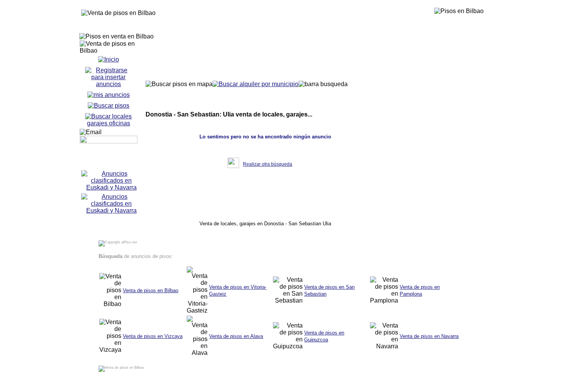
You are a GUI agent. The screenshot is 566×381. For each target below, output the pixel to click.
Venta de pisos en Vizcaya (153, 336)
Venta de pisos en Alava (236, 336)
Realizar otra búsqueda (267, 164)
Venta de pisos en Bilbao (150, 290)
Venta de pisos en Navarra (429, 336)
